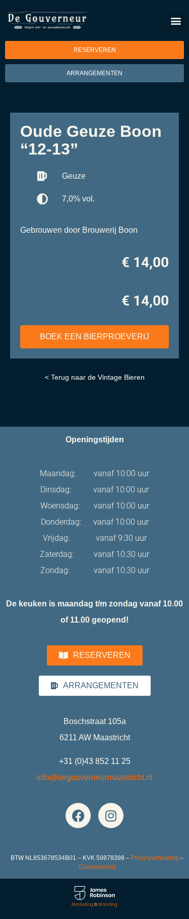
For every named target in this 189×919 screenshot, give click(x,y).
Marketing (82, 904)
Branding (107, 904)
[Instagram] (110, 815)
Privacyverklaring (154, 857)
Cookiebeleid (97, 867)
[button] (175, 21)
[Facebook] (78, 815)
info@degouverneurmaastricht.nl (94, 777)
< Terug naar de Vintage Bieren (95, 377)
